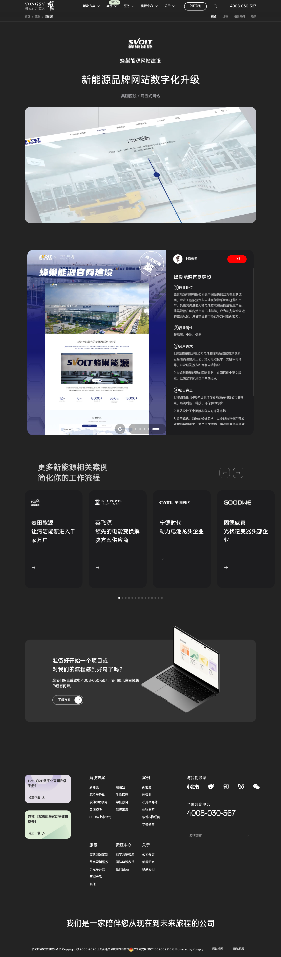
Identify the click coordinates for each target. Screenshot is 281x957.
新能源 (49, 17)
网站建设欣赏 (125, 862)
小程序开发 (97, 869)
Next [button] (164, 343)
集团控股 (129, 96)
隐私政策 (238, 949)
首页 (27, 17)
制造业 (120, 787)
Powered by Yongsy (189, 949)
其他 (92, 884)
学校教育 (122, 802)
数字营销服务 (98, 862)
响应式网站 (150, 96)
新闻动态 (148, 862)
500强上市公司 (100, 817)
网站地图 (217, 949)
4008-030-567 (211, 813)
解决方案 (97, 777)
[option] (96, 342)
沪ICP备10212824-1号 (46, 949)
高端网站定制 (98, 855)
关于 (146, 845)
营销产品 (95, 877)
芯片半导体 (97, 795)
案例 (37, 17)
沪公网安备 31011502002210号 (153, 949)
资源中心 (123, 845)
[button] (238, 473)
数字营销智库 (125, 855)
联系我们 (148, 869)
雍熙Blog (122, 869)
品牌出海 (122, 810)
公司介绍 (148, 855)
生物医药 (122, 795)
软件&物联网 (98, 802)
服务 (93, 845)
